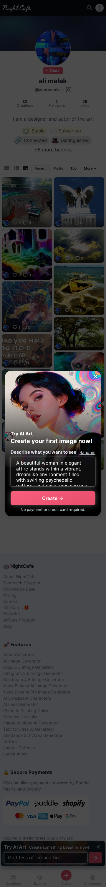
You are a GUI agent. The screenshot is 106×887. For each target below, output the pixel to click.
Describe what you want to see (43, 452)
